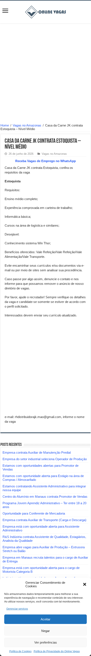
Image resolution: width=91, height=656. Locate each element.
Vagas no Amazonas (27, 125)
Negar (45, 631)
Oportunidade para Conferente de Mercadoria (34, 513)
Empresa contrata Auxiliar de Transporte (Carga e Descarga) (44, 520)
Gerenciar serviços (17, 608)
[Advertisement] (45, 74)
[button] (85, 584)
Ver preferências (45, 642)
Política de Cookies (20, 651)
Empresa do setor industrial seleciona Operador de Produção (45, 459)
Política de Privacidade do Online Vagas (57, 651)
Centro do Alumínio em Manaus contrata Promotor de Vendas (45, 496)
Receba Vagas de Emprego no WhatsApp (45, 161)
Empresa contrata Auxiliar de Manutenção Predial (37, 452)
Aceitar (45, 619)
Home (4, 125)
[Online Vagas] (45, 11)
